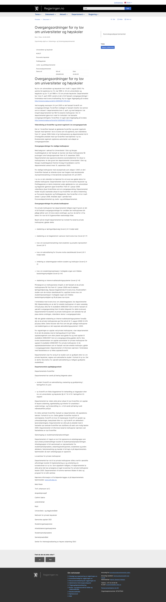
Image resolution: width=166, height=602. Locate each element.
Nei (50, 559)
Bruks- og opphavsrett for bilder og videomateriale (81, 588)
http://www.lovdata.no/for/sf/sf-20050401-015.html (53, 120)
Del (113, 19)
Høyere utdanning (108, 47)
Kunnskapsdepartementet (114, 34)
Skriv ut (128, 19)
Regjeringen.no (54, 8)
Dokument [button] (49, 14)
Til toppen (63, 547)
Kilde (120, 19)
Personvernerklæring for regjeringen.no (82, 580)
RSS (70, 596)
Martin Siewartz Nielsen (117, 579)
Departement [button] (77, 14)
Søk (127, 8)
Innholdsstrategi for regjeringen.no (81, 578)
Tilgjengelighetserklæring (77, 585)
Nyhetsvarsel (73, 594)
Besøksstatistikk (74, 591)
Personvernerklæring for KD (110, 588)
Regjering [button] (93, 14)
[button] (47, 19)
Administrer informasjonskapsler (80, 583)
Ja (39, 559)
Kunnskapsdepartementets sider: (120, 572)
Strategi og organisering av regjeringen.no (83, 576)
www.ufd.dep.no (51, 480)
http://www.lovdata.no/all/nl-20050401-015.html (52, 101)
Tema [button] (37, 14)
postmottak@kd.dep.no (113, 584)
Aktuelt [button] (63, 14)
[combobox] (103, 8)
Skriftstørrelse (118, 2)
